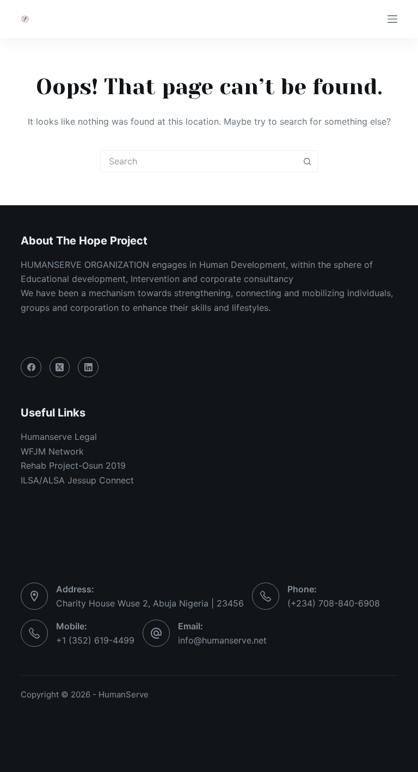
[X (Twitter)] (60, 367)
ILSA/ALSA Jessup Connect (77, 480)
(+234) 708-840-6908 (333, 603)
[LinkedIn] (88, 367)
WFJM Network (52, 451)
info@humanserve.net (222, 640)
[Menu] (392, 19)
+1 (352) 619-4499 (95, 640)
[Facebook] (31, 367)
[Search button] (307, 161)
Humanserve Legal (59, 436)
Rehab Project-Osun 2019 (73, 465)
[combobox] (199, 161)
